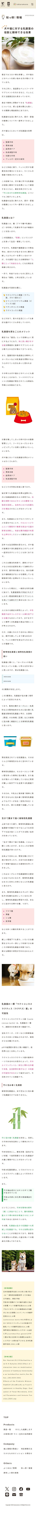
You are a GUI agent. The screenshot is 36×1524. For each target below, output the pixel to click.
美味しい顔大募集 (11, 1473)
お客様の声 (8, 1434)
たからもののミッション (14, 1453)
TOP (6, 1417)
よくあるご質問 (10, 1468)
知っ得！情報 (26, 1468)
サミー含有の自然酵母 (23, 1434)
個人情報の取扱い (11, 1449)
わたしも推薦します (24, 1429)
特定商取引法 (26, 1449)
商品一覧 (7, 1429)
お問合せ (28, 1453)
